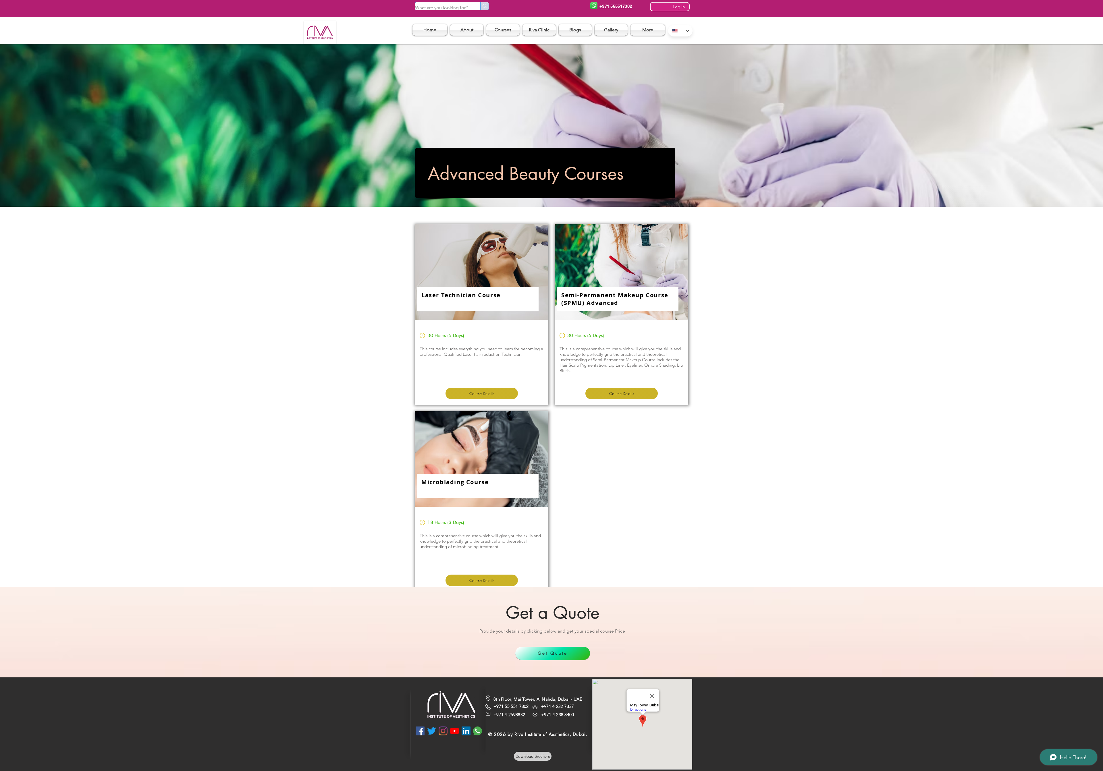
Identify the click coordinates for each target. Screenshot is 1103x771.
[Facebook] (420, 730)
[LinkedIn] (466, 730)
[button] (503, 30)
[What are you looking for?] (484, 6)
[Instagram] (443, 730)
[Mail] (488, 714)
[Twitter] (431, 730)
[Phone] (593, 5)
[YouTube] (454, 730)
